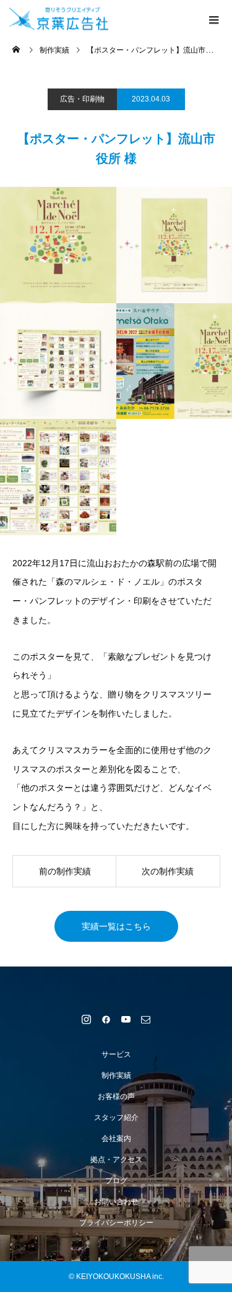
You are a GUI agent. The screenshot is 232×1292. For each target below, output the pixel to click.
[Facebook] (106, 1019)
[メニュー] (213, 18)
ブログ (116, 1180)
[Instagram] (86, 1019)
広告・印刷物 (82, 99)
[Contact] (146, 1019)
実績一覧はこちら (116, 926)
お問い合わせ (116, 1201)
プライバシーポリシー (116, 1222)
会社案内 (116, 1138)
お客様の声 (116, 1096)
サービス (116, 1054)
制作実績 (116, 1075)
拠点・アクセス (116, 1159)
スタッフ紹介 (116, 1117)
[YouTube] (126, 1019)
